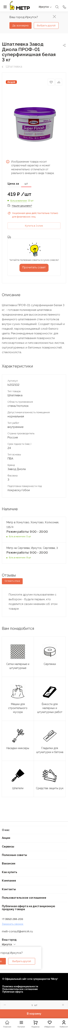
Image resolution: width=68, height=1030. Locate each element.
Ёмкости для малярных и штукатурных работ (49, 708)
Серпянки (50, 664)
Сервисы (8, 846)
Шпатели (17, 788)
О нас (5, 829)
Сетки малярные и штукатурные (17, 666)
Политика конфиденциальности (20, 986)
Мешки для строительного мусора (17, 708)
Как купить (9, 872)
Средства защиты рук (49, 788)
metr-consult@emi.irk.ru (17, 931)
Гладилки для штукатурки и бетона (49, 750)
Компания (9, 880)
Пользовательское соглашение (24, 897)
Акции (6, 837)
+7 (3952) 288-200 (12, 919)
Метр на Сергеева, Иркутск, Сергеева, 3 (32, 547)
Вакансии (8, 863)
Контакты (9, 889)
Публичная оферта (12, 991)
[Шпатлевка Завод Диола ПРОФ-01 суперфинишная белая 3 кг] (34, 122)
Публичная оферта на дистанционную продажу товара (28, 908)
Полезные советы (14, 855)
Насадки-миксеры (17, 748)
